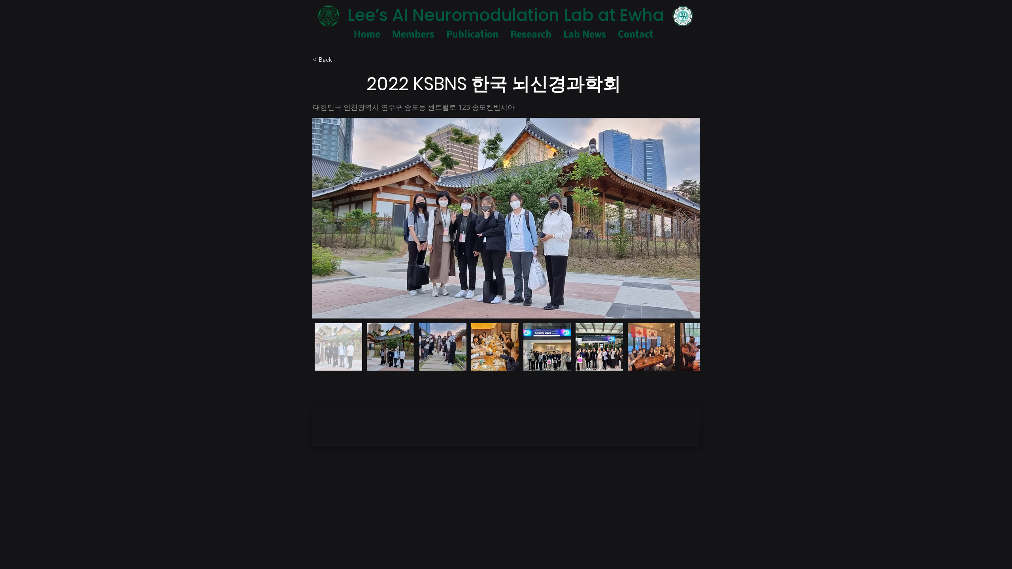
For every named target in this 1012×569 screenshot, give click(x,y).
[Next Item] (686, 218)
